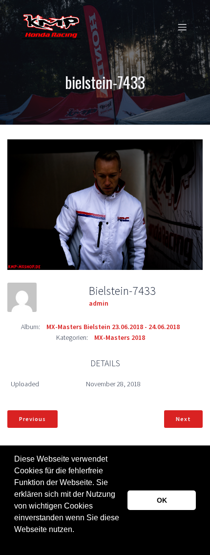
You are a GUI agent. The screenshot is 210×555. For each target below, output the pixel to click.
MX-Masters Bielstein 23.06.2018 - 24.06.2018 (113, 326)
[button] (15, 542)
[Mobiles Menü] (182, 27)
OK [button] (162, 500)
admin (98, 303)
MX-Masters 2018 (119, 337)
